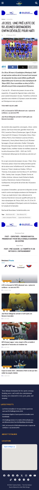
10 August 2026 (7, 290)
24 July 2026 (6, 347)
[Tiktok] (11, 480)
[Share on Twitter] (23, 67)
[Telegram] (15, 480)
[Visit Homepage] (19, 3)
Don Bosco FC (21, 214)
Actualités (9, 19)
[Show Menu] (3, 3)
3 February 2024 (11, 35)
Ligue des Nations (24, 217)
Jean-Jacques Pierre (9, 217)
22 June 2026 (6, 375)
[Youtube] (30, 475)
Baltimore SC (10, 214)
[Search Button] (36, 3)
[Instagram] (26, 475)
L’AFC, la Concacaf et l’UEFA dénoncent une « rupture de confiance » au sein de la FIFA (18, 286)
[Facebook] (4, 475)
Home (3, 19)
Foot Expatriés (8, 338)
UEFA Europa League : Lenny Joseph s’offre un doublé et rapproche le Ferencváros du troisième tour (18, 343)
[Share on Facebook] (12, 67)
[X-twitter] (22, 475)
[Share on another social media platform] (32, 67)
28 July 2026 (6, 318)
